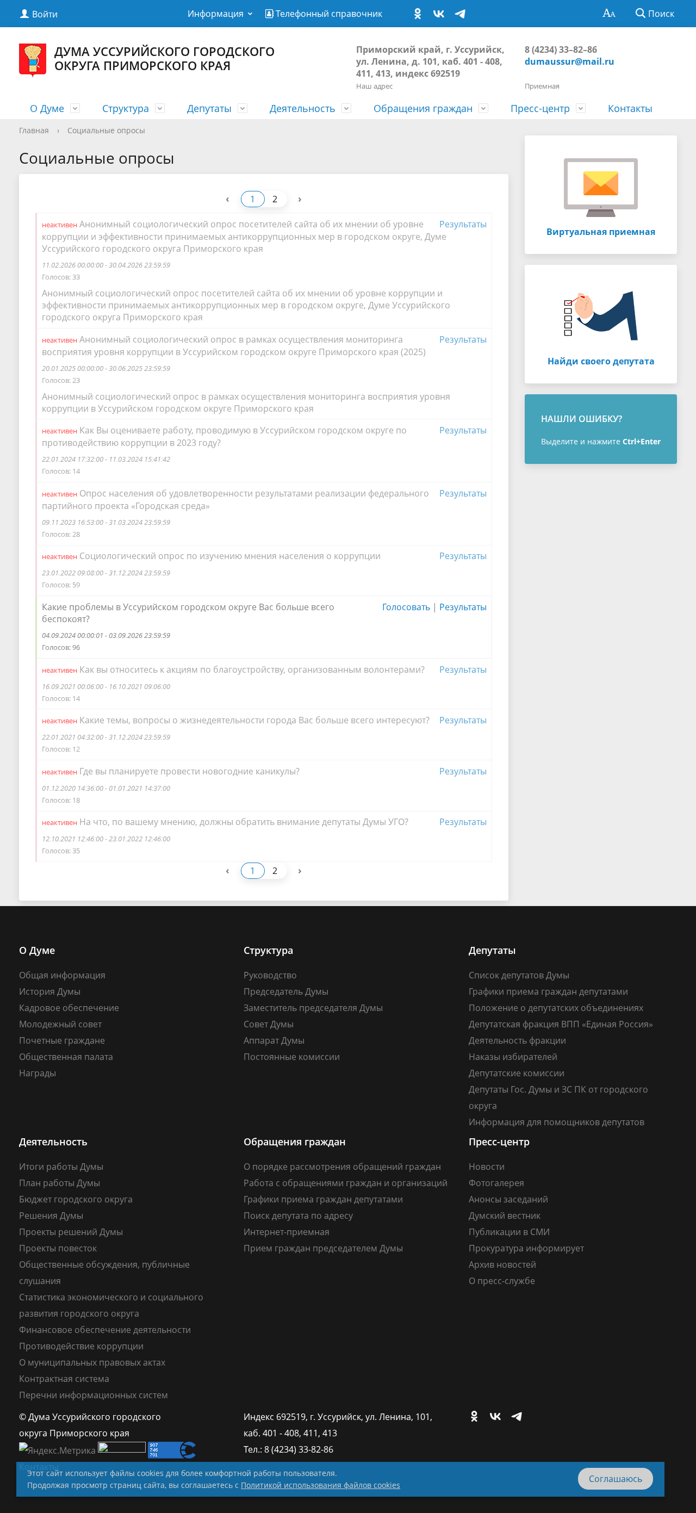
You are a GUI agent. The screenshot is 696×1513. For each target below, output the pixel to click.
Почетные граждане (62, 1040)
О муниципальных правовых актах (92, 1362)
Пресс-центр (540, 108)
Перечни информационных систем (93, 1395)
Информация (216, 14)
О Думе (47, 108)
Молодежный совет (60, 1024)
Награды (37, 1073)
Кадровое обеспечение (69, 1008)
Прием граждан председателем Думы (323, 1248)
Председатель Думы (286, 991)
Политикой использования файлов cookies (320, 1485)
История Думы (49, 991)
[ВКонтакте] (441, 14)
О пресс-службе (502, 1281)
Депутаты (209, 108)
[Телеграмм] (463, 14)
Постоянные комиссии (292, 1057)
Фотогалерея (496, 1183)
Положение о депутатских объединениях (556, 1008)
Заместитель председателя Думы (313, 1008)
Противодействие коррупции (81, 1346)
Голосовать (406, 607)
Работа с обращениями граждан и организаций (346, 1183)
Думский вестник (504, 1215)
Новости (487, 1167)
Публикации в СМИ (509, 1232)
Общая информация (62, 975)
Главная (34, 130)
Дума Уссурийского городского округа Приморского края (164, 58)
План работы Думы (59, 1183)
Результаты (463, 224)
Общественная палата (66, 1057)
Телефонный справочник (328, 14)
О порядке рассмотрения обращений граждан (342, 1167)
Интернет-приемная (287, 1232)
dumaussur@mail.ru (569, 61)
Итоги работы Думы (61, 1167)
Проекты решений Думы (71, 1232)
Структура (125, 108)
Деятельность (302, 108)
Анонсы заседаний (508, 1199)
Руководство (270, 975)
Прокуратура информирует (526, 1248)
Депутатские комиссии (516, 1073)
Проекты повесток (58, 1248)
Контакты (630, 108)
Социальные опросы (106, 130)
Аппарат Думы (274, 1040)
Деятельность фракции (517, 1040)
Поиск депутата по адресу (298, 1215)
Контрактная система (64, 1379)
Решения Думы (51, 1215)
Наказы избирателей (513, 1057)
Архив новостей (502, 1264)
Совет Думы (269, 1024)
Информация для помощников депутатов (556, 1122)
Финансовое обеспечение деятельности (105, 1330)
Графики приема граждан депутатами (548, 991)
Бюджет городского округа (76, 1199)
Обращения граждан (423, 108)
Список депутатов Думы (519, 975)
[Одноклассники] (420, 14)
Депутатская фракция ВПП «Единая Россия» (561, 1024)
